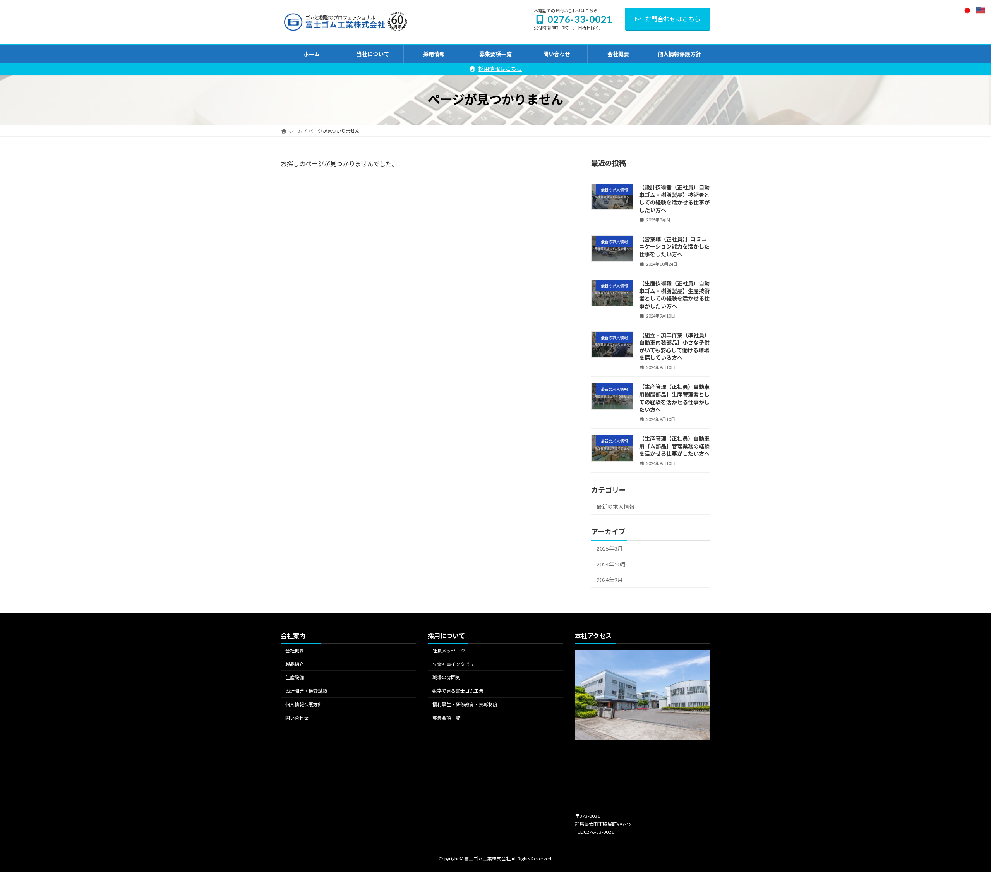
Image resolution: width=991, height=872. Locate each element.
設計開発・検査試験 (306, 691)
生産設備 (294, 677)
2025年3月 (610, 548)
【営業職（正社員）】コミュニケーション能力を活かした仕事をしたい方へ (674, 246)
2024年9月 (610, 580)
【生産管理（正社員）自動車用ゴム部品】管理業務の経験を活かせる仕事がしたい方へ (674, 446)
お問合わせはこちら (673, 18)
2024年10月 (611, 564)
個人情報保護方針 (303, 704)
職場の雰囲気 (446, 677)
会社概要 (294, 651)
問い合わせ (297, 718)
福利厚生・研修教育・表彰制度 (464, 704)
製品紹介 (294, 664)
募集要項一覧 (446, 718)
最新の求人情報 (615, 506)
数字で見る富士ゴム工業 (457, 691)
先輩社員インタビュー (455, 664)
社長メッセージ (448, 651)
